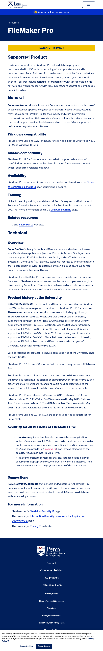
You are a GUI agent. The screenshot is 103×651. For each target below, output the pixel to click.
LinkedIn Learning (60, 209)
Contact (51, 563)
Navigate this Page (51, 48)
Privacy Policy (51, 594)
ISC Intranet (51, 579)
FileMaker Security (42, 511)
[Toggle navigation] (88, 5)
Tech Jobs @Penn (51, 585)
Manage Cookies (26, 646)
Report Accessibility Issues (51, 602)
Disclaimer (51, 609)
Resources (13, 23)
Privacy (35, 526)
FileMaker (26, 224)
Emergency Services (51, 616)
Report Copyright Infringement (51, 623)
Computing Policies (51, 571)
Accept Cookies (44, 646)
